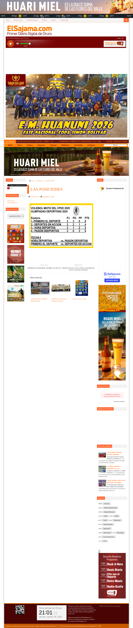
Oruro (105, 520)
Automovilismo (108, 524)
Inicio (8, 20)
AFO (105, 516)
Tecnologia (120, 533)
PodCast (44, 20)
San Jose (106, 503)
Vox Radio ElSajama (32, 20)
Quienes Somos (18, 20)
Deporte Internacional (110, 508)
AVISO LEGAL (103, 606)
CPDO (104, 541)
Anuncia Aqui (64, 20)
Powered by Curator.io (119, 401)
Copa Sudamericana (108, 537)
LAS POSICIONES (49, 181)
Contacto (53, 20)
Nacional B (107, 528)
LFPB (116, 516)
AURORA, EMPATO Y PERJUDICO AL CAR (56, 141)
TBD (57, 626)
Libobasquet (39, 181)
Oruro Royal (107, 533)
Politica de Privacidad (114, 606)
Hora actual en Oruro (50, 608)
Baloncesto (117, 520)
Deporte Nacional (109, 512)
